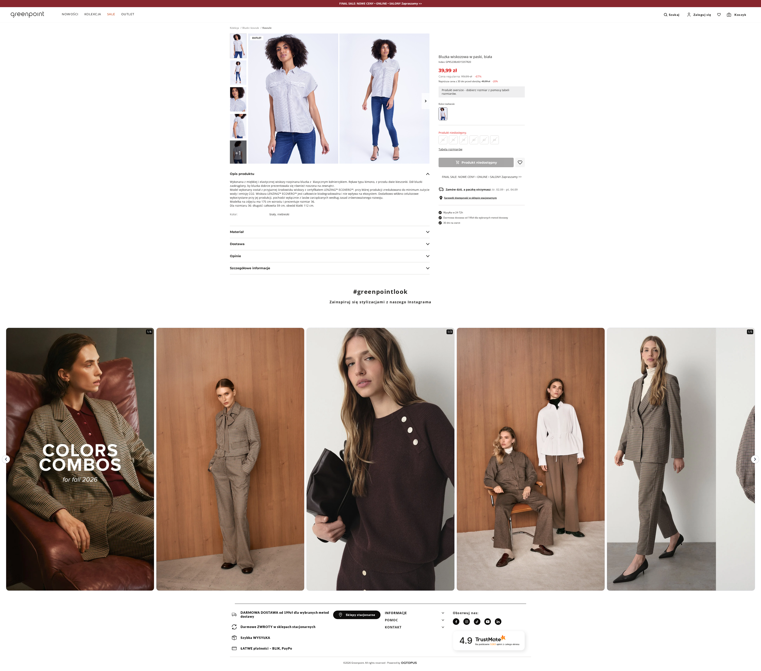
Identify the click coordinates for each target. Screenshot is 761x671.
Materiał (237, 232)
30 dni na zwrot (451, 222)
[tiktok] (477, 621)
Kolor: (447, 104)
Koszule (267, 28)
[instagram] (466, 621)
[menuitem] (71, 15)
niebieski (283, 214)
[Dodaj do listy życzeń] (520, 162)
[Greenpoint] (27, 14)
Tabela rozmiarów (450, 149)
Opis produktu (242, 174)
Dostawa (237, 244)
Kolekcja (234, 28)
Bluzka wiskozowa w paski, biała (465, 56)
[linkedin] (498, 621)
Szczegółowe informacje (250, 268)
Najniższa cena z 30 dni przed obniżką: (468, 81)
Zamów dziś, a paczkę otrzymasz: (482, 189)
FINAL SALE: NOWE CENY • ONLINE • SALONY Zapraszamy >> (482, 177)
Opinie (235, 256)
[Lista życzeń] (719, 15)
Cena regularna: (460, 76)
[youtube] (487, 621)
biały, (273, 214)
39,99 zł (448, 70)
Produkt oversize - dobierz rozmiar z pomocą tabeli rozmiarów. (475, 91)
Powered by (393, 662)
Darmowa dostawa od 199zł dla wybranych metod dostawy (475, 217)
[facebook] (456, 621)
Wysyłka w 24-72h (453, 212)
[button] (414, 614)
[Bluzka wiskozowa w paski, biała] (238, 45)
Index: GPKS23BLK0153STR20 (455, 62)
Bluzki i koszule (250, 28)
